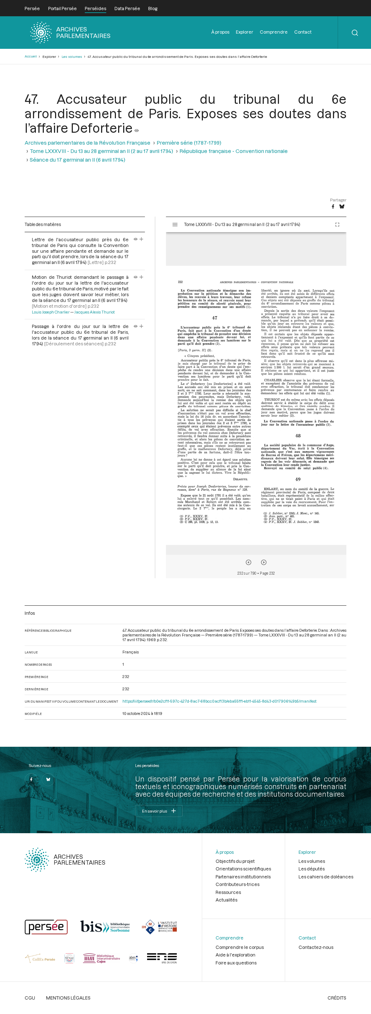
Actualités (226, 899)
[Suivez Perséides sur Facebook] (31, 779)
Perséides (95, 8)
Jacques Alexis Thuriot (94, 312)
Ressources (228, 892)
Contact (303, 31)
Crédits (337, 997)
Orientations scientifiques (243, 868)
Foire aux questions (236, 962)
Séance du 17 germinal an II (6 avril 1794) (77, 160)
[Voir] (136, 127)
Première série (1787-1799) (189, 143)
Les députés (312, 868)
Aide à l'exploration (235, 954)
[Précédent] (248, 562)
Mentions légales (68, 997)
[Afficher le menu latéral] (175, 224)
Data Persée (127, 8)
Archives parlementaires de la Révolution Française (87, 143)
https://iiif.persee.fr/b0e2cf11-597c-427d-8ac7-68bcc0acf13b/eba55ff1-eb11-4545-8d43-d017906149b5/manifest (219, 701)
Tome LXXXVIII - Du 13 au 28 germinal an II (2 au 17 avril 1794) (101, 151)
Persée (32, 8)
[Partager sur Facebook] (333, 206)
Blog (152, 8)
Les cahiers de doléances (326, 876)
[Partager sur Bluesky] (341, 206)
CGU (30, 997)
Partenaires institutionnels (243, 876)
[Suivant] (263, 562)
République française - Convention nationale (233, 151)
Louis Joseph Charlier (51, 312)
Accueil (31, 56)
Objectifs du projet (235, 861)
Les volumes (72, 57)
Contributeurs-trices (237, 884)
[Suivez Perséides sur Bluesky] (48, 779)
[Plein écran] (337, 224)
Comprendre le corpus (240, 947)
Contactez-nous (316, 947)
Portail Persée (62, 8)
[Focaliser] (141, 239)
